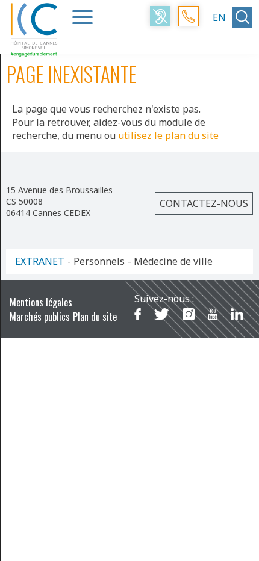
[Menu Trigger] (82, 17)
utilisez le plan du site (168, 135)
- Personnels (96, 261)
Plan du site (95, 316)
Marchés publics (40, 316)
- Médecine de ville (170, 261)
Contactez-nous (204, 203)
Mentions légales (41, 302)
